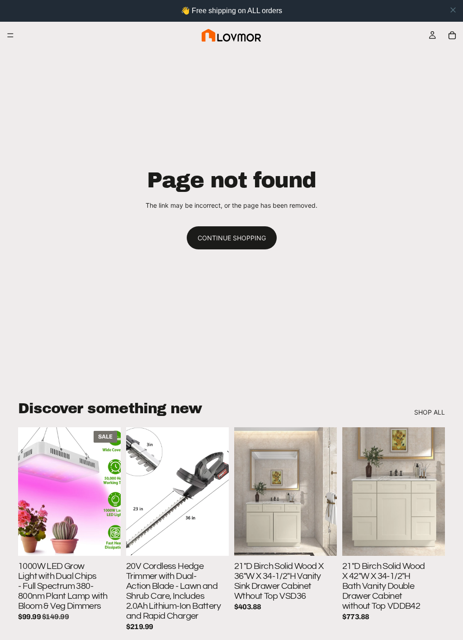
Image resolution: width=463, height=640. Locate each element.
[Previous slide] (28, 491)
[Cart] (452, 35)
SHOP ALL (429, 412)
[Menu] (10, 35)
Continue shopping (232, 238)
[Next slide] (111, 491)
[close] (453, 10)
